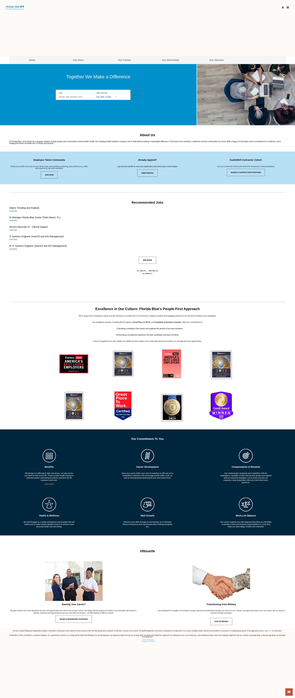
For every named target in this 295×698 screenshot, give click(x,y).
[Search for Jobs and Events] (136, 95)
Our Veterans (216, 60)
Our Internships (170, 60)
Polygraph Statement (148, 641)
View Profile (147, 173)
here (270, 631)
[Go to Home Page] (15, 7)
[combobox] (74, 97)
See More (147, 260)
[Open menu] (287, 7)
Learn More (49, 484)
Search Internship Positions (74, 619)
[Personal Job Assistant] (289, 692)
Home (32, 60)
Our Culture (124, 60)
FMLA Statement (148, 640)
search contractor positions (246, 172)
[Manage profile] (283, 7)
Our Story (78, 60)
